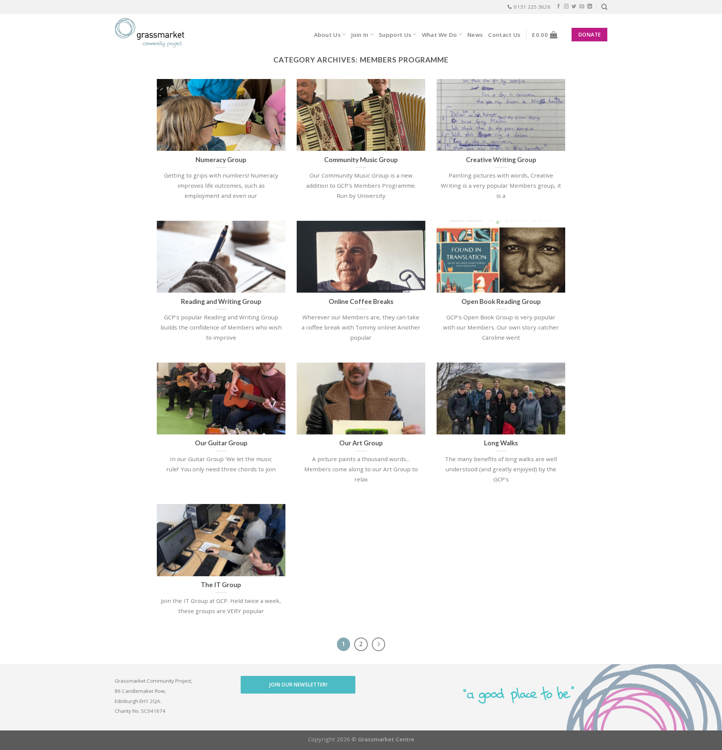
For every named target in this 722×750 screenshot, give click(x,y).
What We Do (439, 34)
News (475, 34)
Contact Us (504, 34)
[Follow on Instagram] (566, 6)
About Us (327, 34)
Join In (360, 34)
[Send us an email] (581, 6)
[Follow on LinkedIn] (589, 6)
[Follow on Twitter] (574, 6)
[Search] (604, 7)
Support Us (395, 34)
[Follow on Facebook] (558, 6)
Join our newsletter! (298, 684)
